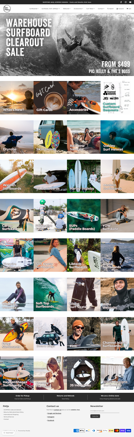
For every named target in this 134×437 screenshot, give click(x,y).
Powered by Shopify (24, 430)
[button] (65, 76)
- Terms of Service (8, 417)
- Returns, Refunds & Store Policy (13, 412)
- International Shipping (10, 414)
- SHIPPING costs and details (12, 410)
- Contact (6, 419)
